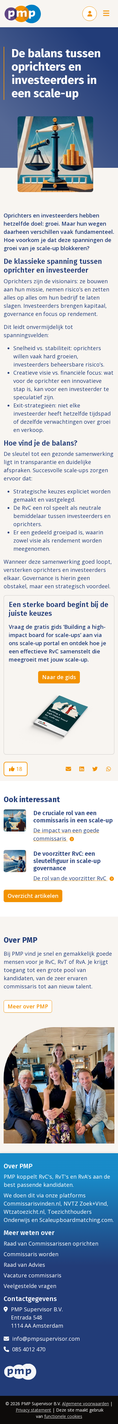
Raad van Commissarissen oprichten (51, 1243)
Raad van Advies (24, 1264)
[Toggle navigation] (106, 13)
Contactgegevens (30, 1299)
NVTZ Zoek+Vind (85, 1203)
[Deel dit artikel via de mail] (69, 768)
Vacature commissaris (32, 1275)
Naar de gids (59, 677)
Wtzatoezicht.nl (24, 1211)
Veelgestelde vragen (30, 1286)
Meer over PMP (28, 1006)
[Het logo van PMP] (23, 14)
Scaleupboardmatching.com (76, 1219)
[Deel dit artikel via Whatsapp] (108, 768)
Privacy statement (33, 1410)
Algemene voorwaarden (85, 1403)
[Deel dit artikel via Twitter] (95, 768)
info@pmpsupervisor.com (44, 1338)
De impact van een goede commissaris (66, 834)
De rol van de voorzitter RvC (70, 878)
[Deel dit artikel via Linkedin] (82, 768)
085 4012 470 (27, 1349)
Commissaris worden (31, 1254)
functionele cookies (63, 1416)
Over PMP (18, 1166)
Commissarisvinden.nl (32, 1203)
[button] (89, 13)
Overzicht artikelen (33, 895)
